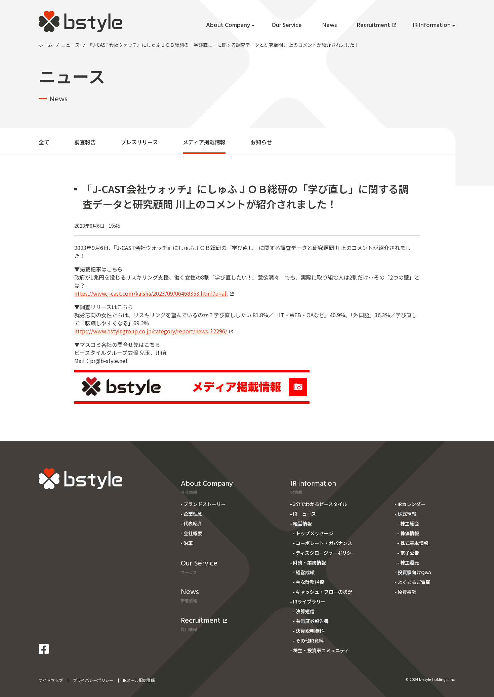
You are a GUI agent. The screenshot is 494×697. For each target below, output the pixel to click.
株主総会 (409, 523)
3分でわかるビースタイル (320, 504)
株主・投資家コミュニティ (321, 650)
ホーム (46, 44)
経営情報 (302, 523)
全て (44, 142)
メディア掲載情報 (204, 142)
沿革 (188, 543)
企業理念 (192, 513)
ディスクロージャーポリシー (326, 552)
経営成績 (305, 572)
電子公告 (409, 552)
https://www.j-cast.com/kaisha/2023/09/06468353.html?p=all (151, 293)
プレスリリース (139, 142)
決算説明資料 (310, 630)
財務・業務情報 (309, 562)
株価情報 (409, 533)
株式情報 (407, 513)
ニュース (70, 44)
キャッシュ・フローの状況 (324, 591)
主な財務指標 (310, 582)
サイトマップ (51, 680)
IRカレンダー (411, 504)
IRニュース (304, 513)
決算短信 (305, 611)
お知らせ (261, 142)
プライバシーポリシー (93, 680)
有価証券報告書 (312, 621)
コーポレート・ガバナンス (324, 543)
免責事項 (407, 591)
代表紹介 (192, 523)
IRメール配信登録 (139, 680)
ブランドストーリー (204, 504)
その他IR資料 (310, 640)
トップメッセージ (314, 533)
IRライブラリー (309, 601)
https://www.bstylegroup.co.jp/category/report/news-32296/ (150, 331)
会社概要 (192, 533)
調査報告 (85, 142)
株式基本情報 (414, 543)
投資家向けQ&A (414, 572)
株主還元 (409, 562)
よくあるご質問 (414, 582)
